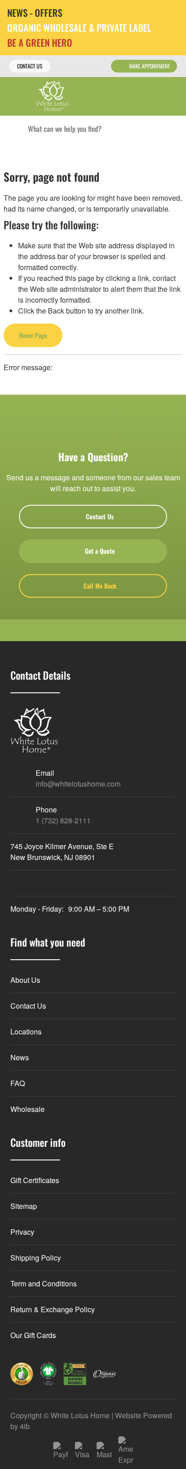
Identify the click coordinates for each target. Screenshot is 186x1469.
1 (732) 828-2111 (63, 820)
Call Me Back (100, 585)
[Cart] (172, 96)
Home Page (33, 335)
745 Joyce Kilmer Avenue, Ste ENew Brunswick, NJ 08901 (62, 851)
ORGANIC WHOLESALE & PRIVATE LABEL (79, 28)
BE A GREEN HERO (39, 42)
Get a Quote (100, 551)
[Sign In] (153, 96)
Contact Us (29, 66)
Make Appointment (149, 66)
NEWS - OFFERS (34, 13)
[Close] (172, 13)
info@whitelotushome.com (78, 783)
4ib (25, 1426)
